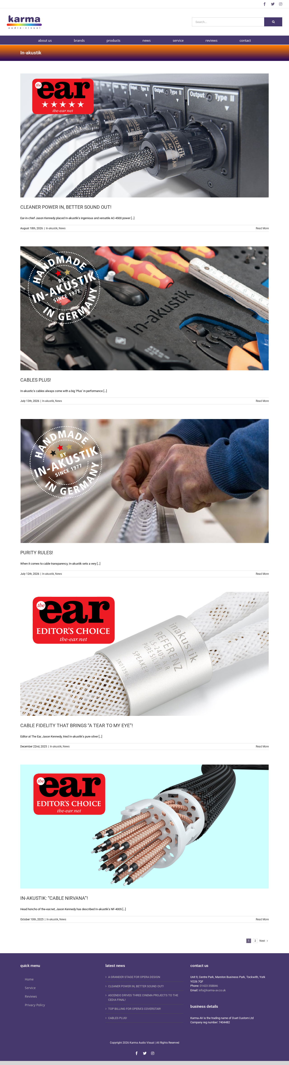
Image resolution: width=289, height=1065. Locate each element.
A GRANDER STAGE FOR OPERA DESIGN (134, 977)
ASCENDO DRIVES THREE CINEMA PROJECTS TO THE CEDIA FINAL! (143, 997)
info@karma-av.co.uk (212, 990)
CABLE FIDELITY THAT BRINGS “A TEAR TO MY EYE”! (76, 725)
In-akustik (52, 228)
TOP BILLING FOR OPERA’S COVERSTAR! (134, 1008)
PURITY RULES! (36, 552)
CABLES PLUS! (35, 380)
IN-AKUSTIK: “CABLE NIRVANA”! (54, 898)
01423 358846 (209, 985)
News (62, 228)
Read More (262, 228)
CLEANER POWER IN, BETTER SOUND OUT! (65, 207)
